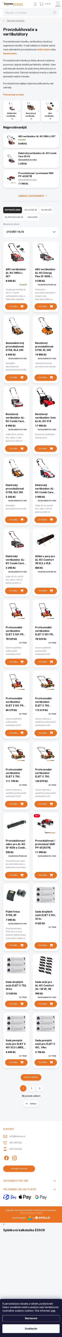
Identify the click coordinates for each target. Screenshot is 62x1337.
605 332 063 (16, 1149)
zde (53, 1310)
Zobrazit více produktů (31, 196)
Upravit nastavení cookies (31, 1213)
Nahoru (33, 1104)
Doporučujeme (12, 210)
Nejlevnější (30, 210)
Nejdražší (46, 210)
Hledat (55, 13)
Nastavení (31, 1318)
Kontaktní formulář (19, 1169)
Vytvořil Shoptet (19, 1218)
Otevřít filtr (15, 231)
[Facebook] (6, 1157)
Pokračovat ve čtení (13, 94)
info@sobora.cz (17, 1136)
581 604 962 (16, 1142)
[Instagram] (14, 1157)
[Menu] (58, 4)
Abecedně (32, 217)
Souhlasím (31, 1328)
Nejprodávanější (14, 217)
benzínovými (10, 53)
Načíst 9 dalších (31, 1077)
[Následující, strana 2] (31, 1088)
